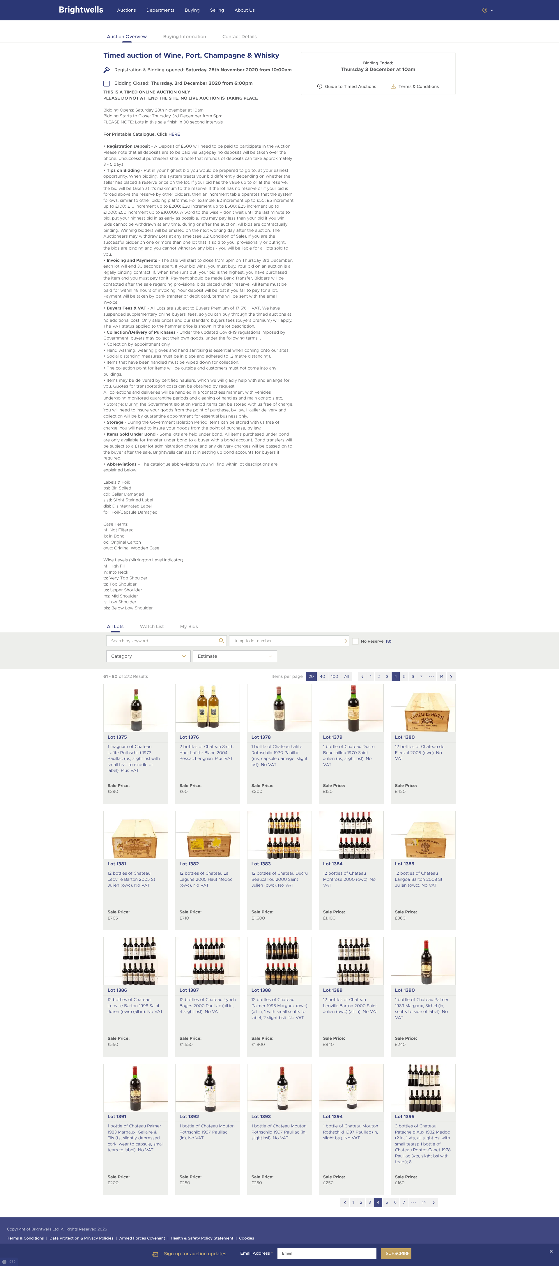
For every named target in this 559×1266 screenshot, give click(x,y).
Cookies (246, 1238)
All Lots (115, 626)
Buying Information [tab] (184, 36)
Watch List (152, 626)
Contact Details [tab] (239, 36)
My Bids (189, 626)
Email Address (256, 1253)
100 (334, 676)
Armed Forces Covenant (142, 1238)
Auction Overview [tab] (127, 36)
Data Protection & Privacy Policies (81, 1238)
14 (441, 676)
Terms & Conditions (25, 1238)
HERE (174, 134)
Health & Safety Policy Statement (202, 1238)
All (346, 676)
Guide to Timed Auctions (350, 86)
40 (322, 676)
